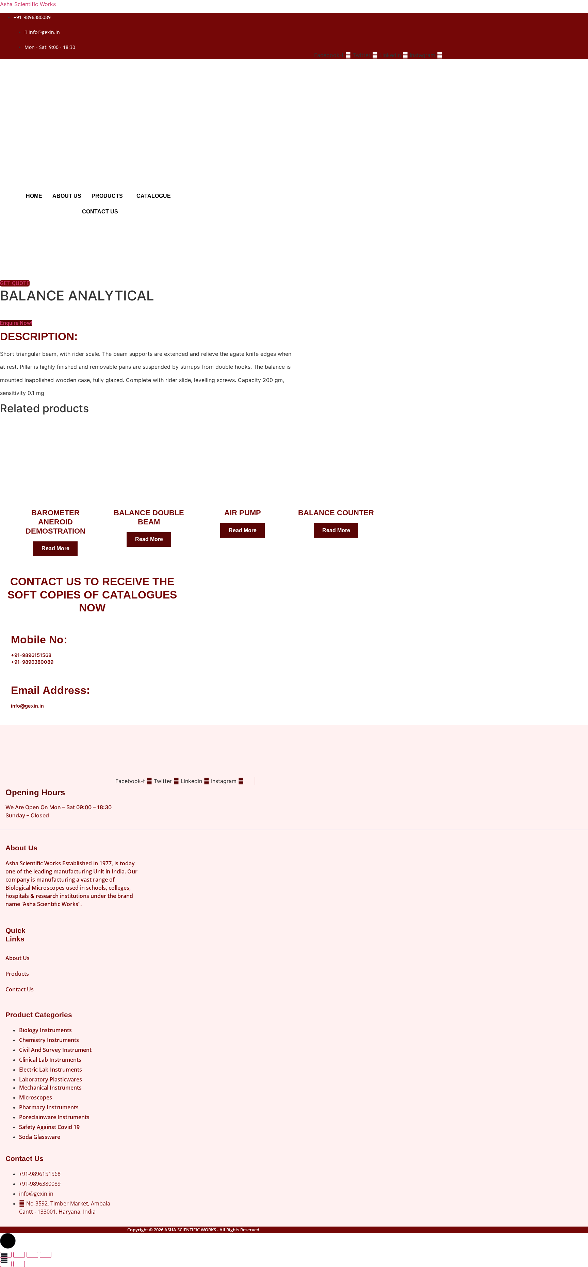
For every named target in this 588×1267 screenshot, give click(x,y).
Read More (55, 548)
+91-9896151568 (31, 655)
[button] (108, 196)
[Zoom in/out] (6, 1255)
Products (107, 196)
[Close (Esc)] (45, 1255)
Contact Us (100, 211)
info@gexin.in (27, 706)
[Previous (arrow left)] (6, 1264)
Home (34, 196)
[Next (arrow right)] (19, 1264)
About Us (66, 196)
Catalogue (153, 196)
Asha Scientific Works (28, 4)
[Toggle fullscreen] (19, 1255)
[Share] (32, 1255)
